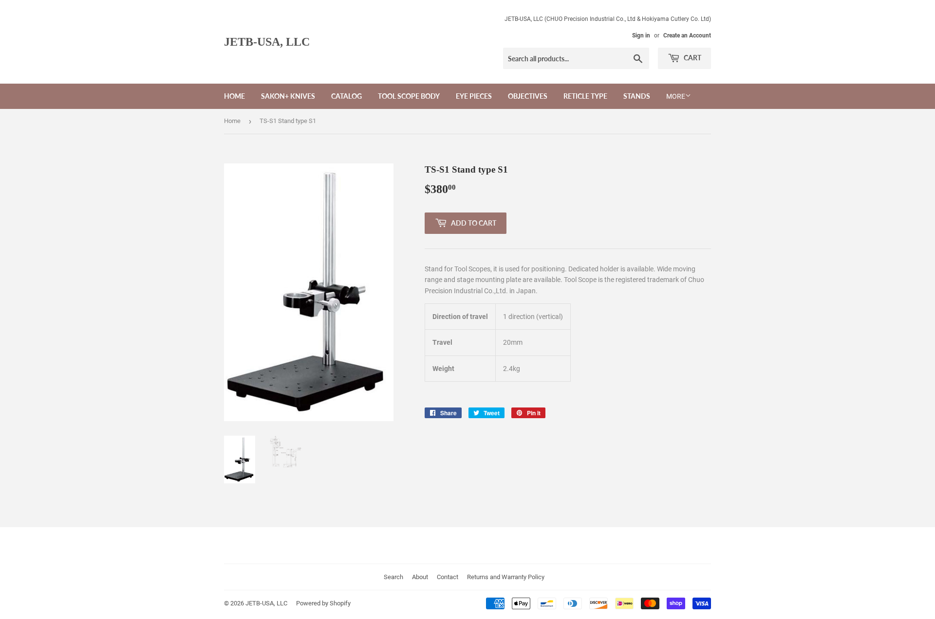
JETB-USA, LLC (267, 41)
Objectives (527, 96)
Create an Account (687, 35)
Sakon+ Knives (288, 96)
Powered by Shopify (323, 603)
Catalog (346, 96)
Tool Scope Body (409, 96)
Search (393, 577)
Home (234, 96)
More (675, 96)
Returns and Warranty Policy (505, 577)
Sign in (641, 35)
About (420, 577)
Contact (447, 577)
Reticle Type (585, 96)
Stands (636, 96)
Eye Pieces (474, 96)
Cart (691, 57)
